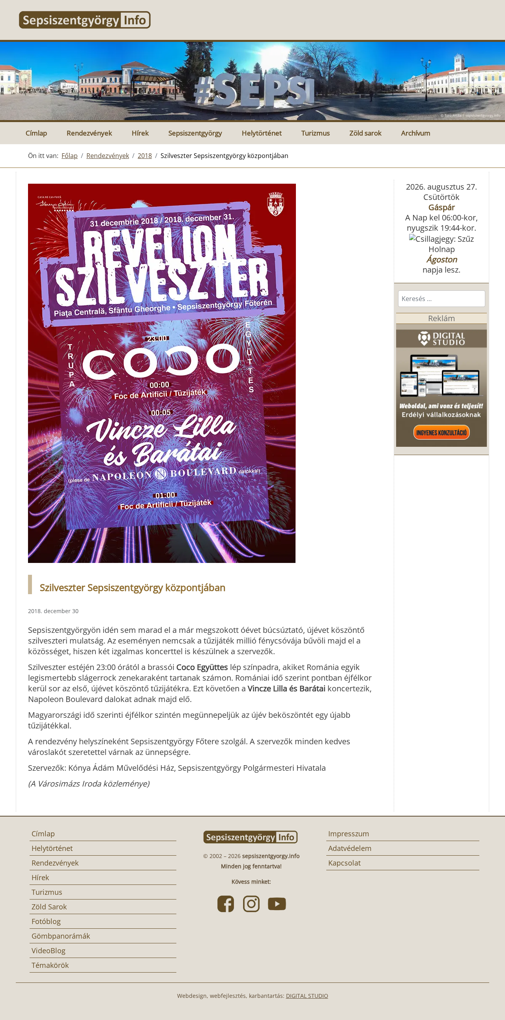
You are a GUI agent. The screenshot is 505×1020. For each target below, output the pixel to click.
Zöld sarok (366, 132)
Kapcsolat (344, 863)
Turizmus (315, 132)
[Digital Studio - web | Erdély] (441, 384)
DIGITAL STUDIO (307, 995)
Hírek (140, 132)
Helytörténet (262, 132)
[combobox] (441, 298)
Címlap (36, 132)
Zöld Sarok (49, 906)
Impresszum (348, 833)
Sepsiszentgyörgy (195, 132)
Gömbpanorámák (61, 936)
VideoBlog (48, 950)
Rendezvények (89, 132)
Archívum (415, 132)
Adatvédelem (350, 848)
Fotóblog (46, 921)
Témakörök (50, 965)
